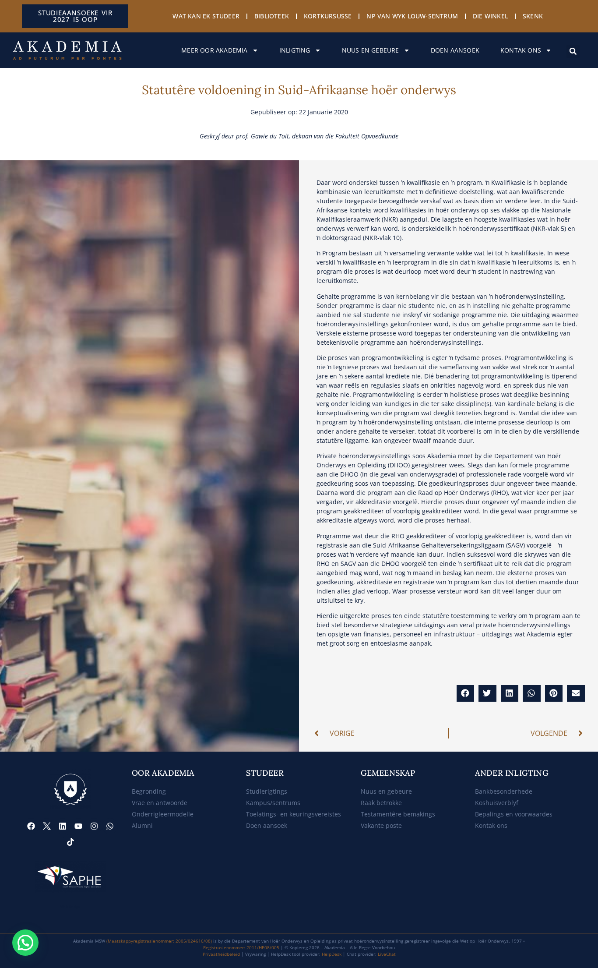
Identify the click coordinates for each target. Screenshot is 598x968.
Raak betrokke (381, 802)
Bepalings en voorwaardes (513, 814)
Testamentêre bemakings (398, 814)
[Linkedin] (62, 826)
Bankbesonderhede (503, 791)
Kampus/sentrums (273, 802)
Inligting (294, 50)
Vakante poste (381, 825)
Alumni (142, 825)
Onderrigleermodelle (162, 814)
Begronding (149, 791)
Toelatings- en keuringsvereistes (293, 814)
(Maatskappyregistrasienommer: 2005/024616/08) (159, 941)
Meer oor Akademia (214, 50)
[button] (573, 51)
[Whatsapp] (110, 826)
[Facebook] (31, 826)
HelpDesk (331, 954)
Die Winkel (490, 16)
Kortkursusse (328, 16)
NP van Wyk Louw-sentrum (412, 16)
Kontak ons (520, 50)
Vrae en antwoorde (159, 802)
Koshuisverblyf (496, 802)
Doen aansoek (455, 50)
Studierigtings (266, 791)
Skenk (533, 16)
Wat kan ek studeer (205, 16)
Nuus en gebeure (370, 50)
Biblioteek (271, 16)
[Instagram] (94, 826)
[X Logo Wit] (47, 826)
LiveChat (387, 954)
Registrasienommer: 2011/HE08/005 (241, 947)
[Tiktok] (70, 842)
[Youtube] (78, 826)
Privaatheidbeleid (221, 954)
